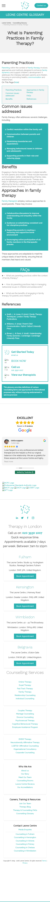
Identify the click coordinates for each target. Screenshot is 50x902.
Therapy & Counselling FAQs (25, 810)
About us (25, 771)
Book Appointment (25, 576)
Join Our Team (25, 803)
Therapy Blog (25, 807)
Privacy (25, 863)
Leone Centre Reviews (25, 784)
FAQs (29, 96)
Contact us (41, 5)
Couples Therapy (25, 710)
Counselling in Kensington (25, 837)
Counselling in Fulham (25, 834)
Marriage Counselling (25, 714)
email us (14, 355)
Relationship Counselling (25, 695)
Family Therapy (25, 692)
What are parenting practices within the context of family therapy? (25, 276)
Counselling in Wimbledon (25, 851)
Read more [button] (8, 462)
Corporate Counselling (25, 752)
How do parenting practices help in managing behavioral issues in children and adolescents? (24, 285)
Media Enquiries (25, 830)
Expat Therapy (25, 685)
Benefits (9, 99)
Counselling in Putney (25, 844)
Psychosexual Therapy (25, 720)
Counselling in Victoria (25, 841)
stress (17, 158)
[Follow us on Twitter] (22, 517)
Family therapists (9, 201)
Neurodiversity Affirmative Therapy (25, 742)
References (31, 99)
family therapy (34, 68)
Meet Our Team (25, 777)
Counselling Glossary (20, 23)
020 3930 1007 (17, 370)
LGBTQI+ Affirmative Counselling (25, 746)
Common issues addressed (12, 94)
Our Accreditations (25, 787)
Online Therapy (25, 682)
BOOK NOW (18, 360)
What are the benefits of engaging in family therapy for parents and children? (23, 294)
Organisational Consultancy (25, 749)
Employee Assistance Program (25, 727)
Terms (44, 861)
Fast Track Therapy (25, 688)
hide (16, 82)
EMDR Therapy (25, 739)
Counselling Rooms (25, 781)
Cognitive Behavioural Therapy (25, 724)
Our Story (25, 774)
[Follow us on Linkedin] (17, 517)
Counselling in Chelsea (25, 847)
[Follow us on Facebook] (27, 517)
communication (34, 77)
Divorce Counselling (25, 717)
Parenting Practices (14, 90)
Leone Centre (6, 23)
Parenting (6, 68)
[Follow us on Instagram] (33, 517)
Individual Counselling (25, 698)
